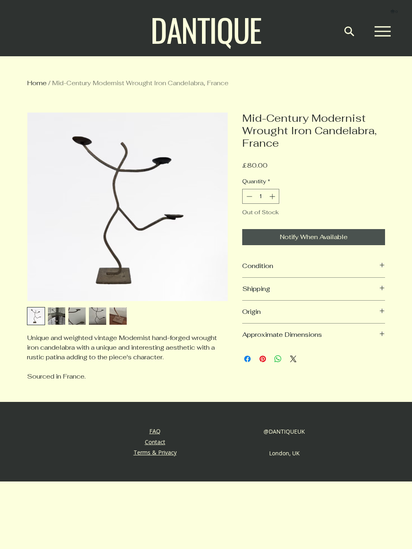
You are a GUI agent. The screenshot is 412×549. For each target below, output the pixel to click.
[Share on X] (293, 359)
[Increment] (273, 196)
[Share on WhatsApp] (278, 359)
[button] (395, 11)
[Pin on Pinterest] (263, 359)
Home (37, 83)
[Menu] (382, 31)
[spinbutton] (260, 196)
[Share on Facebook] (247, 359)
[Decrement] (248, 196)
